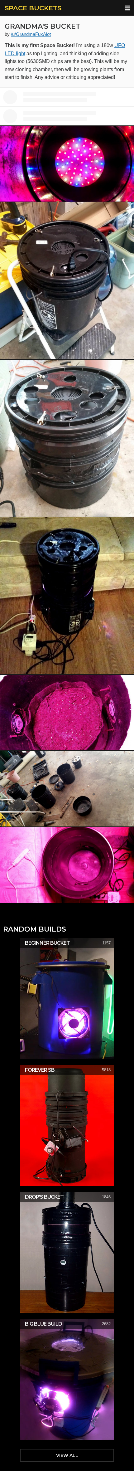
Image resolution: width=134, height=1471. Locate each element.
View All (67, 1455)
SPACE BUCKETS (33, 8)
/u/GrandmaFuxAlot (31, 34)
